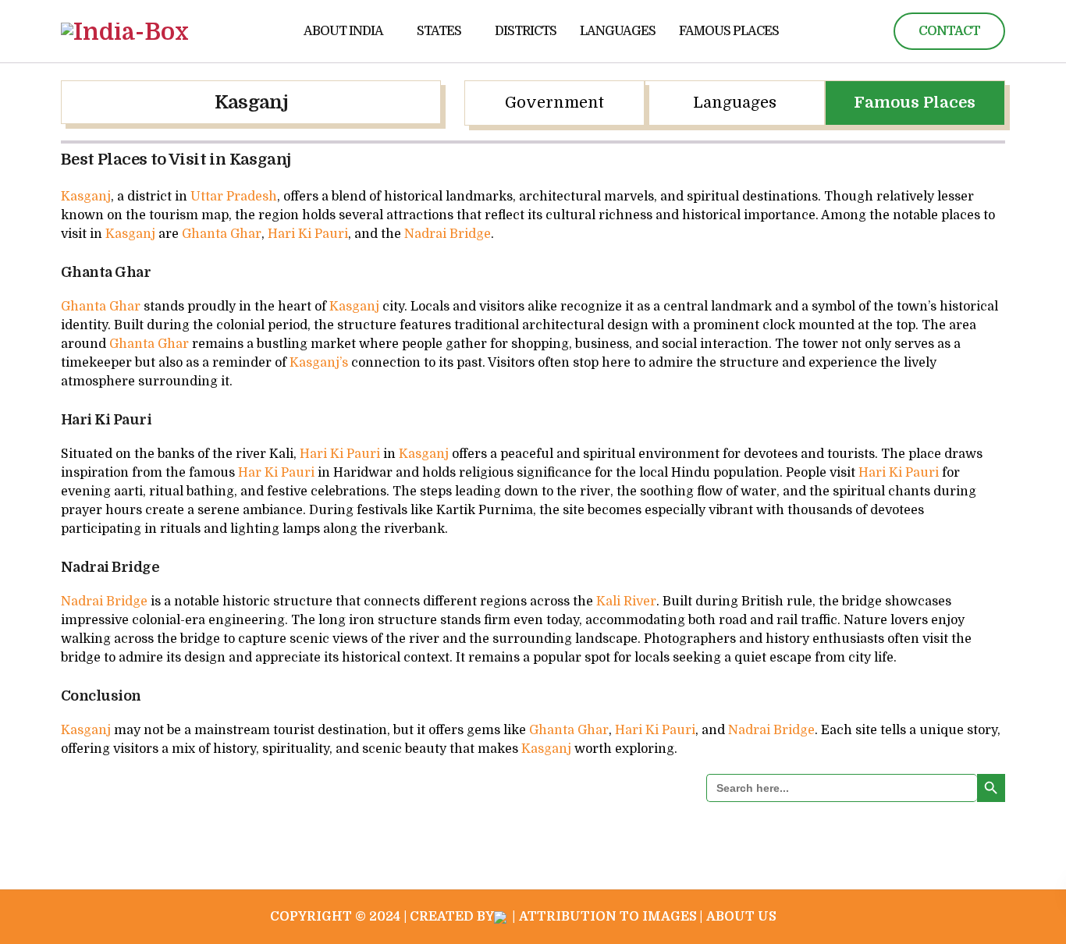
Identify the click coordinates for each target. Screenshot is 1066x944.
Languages (618, 31)
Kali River (626, 601)
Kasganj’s (319, 363)
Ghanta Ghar (221, 234)
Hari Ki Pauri (308, 234)
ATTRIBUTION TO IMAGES (608, 917)
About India (343, 31)
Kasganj (251, 102)
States (439, 31)
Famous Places (729, 31)
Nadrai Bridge (447, 234)
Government (554, 103)
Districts (525, 31)
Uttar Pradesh (232, 197)
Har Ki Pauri (276, 473)
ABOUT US (741, 917)
